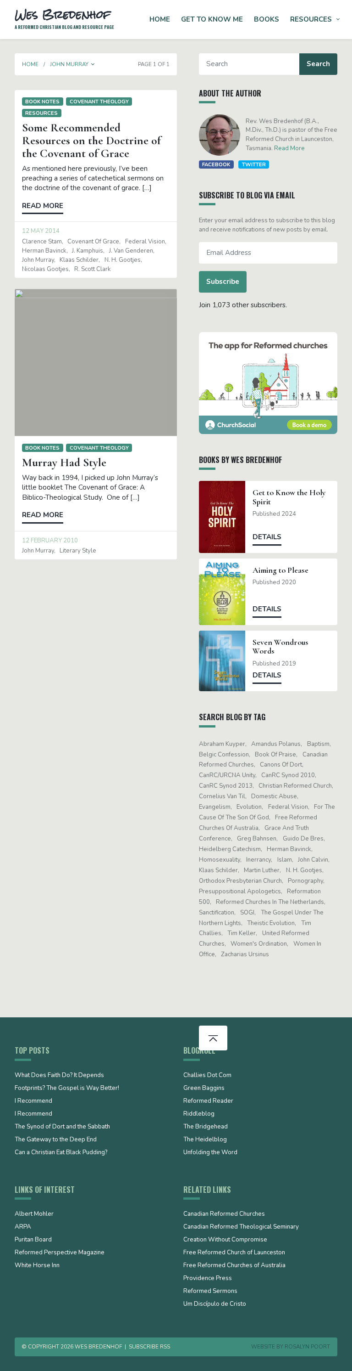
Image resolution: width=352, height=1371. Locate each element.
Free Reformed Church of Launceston (234, 1253)
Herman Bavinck (44, 251)
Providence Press (207, 1278)
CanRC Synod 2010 (288, 775)
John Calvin (313, 860)
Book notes (42, 101)
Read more (42, 205)
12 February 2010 (50, 540)
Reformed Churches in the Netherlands (270, 902)
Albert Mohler (34, 1214)
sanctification (216, 912)
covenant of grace (93, 241)
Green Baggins (204, 1088)
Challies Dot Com (207, 1075)
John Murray (38, 260)
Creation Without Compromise (225, 1240)
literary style (78, 551)
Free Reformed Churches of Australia (234, 1265)
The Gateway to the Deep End (56, 1140)
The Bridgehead (205, 1127)
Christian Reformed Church (295, 786)
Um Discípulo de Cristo (214, 1304)
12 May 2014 (41, 231)
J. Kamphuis (87, 251)
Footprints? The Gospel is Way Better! (67, 1088)
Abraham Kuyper (222, 744)
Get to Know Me (212, 19)
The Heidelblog (205, 1140)
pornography (305, 881)
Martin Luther (262, 870)
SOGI (247, 912)
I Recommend (33, 1101)
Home (159, 19)
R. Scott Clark (92, 269)
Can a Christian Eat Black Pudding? (61, 1153)
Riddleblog (198, 1114)
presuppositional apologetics (240, 891)
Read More (289, 148)
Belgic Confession (224, 754)
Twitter (254, 164)
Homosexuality (219, 860)
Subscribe (222, 281)
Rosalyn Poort (307, 1346)
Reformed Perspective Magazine (59, 1253)
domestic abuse (274, 796)
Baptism (318, 744)
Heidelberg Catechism (230, 849)
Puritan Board (33, 1240)
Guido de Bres (303, 839)
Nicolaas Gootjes (45, 269)
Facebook (216, 164)
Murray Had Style (64, 462)
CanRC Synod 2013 (226, 786)
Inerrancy (258, 860)
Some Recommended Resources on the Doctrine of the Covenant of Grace (91, 140)
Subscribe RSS (149, 1346)
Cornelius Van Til (222, 796)
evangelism (215, 807)
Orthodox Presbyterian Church (240, 881)
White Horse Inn (37, 1265)
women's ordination (259, 944)
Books (266, 19)
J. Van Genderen (131, 251)
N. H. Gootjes (122, 260)
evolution (249, 807)
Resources (311, 19)
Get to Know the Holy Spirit (289, 497)
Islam (284, 860)
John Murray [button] (69, 64)
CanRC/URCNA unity (227, 775)
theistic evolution (271, 923)
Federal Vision (145, 241)
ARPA (23, 1227)
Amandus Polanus (276, 744)
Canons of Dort (281, 765)
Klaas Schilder (79, 260)
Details (267, 537)
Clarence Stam (42, 241)
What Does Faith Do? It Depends (59, 1075)
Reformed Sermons (210, 1291)
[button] (93, 64)
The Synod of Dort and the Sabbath (62, 1127)
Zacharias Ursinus (245, 954)
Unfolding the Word (210, 1153)
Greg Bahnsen (256, 839)
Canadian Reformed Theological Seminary (241, 1227)
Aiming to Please (280, 570)
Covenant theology (99, 101)
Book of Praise (275, 754)
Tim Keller (241, 933)
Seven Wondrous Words (280, 647)
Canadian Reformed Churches (224, 1214)
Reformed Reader (208, 1101)
